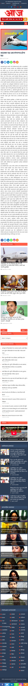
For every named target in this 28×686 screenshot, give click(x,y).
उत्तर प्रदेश (4, 643)
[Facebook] (2, 62)
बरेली (12, 647)
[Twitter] (5, 62)
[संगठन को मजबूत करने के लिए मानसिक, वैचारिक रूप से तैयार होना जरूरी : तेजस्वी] (14, 309)
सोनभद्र (22, 653)
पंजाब (12, 631)
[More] (17, 62)
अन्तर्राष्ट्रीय (4, 630)
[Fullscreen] (25, 439)
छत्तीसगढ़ (4, 666)
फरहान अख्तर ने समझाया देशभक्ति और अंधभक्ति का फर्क (13, 589)
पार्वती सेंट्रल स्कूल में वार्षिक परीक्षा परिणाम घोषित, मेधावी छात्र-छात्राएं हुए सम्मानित (13, 387)
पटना (12, 634)
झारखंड (13, 614)
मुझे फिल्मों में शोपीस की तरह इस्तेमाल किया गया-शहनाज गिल (14, 530)
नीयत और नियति (24, 330)
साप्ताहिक (23, 667)
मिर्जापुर (22, 650)
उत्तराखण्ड (4, 646)
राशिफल (23, 617)
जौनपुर (22, 636)
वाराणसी (23, 627)
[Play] (2, 439)
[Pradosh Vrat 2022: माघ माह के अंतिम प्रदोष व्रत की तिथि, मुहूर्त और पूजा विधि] (14, 282)
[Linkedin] (8, 62)
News (3, 617)
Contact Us (24, 3)
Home (3, 3)
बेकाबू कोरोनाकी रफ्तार (5, 330)
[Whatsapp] (11, 62)
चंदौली (22, 633)
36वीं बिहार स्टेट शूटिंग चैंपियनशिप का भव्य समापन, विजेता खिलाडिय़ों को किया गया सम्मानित (14, 366)
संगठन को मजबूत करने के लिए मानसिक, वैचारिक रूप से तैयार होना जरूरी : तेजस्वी (12, 319)
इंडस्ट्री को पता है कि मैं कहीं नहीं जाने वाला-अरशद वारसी (13, 601)
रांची (12, 667)
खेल (3, 656)
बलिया (22, 640)
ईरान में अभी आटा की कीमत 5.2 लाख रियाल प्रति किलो (13, 394)
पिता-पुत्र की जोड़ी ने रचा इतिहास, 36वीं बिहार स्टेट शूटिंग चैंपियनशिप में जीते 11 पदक (13, 359)
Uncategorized (6, 626)
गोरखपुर (4, 663)
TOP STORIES (4, 622)
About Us (8, 3)
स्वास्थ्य (22, 670)
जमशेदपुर (4, 670)
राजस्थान (23, 614)
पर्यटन (12, 637)
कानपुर (4, 653)
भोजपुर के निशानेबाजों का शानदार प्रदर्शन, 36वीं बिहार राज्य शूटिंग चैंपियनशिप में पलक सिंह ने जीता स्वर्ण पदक (14, 350)
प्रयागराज (13, 641)
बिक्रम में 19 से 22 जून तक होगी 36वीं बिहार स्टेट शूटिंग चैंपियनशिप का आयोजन (14, 380)
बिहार (12, 654)
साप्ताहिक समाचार (8, 507)
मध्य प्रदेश (13, 657)
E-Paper (14, 5)
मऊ (22, 646)
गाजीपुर (4, 660)
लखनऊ (23, 624)
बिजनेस (13, 651)
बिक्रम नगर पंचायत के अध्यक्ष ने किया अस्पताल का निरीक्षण (14, 400)
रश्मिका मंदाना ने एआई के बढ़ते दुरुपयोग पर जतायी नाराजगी (14, 553)
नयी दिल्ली (14, 624)
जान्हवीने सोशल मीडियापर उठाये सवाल (9, 577)
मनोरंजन (13, 660)
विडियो (22, 660)
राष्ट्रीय (22, 621)
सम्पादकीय (23, 664)
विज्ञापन (22, 657)
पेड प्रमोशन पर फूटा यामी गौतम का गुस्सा (9, 518)
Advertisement (15, 3)
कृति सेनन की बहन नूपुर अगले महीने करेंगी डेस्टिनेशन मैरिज (14, 565)
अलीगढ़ (4, 633)
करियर (3, 650)
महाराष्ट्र (13, 664)
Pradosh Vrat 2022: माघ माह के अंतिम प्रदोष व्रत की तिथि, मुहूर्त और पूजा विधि (13, 292)
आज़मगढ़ (23, 630)
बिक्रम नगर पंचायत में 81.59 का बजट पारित (12, 415)
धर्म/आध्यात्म (14, 621)
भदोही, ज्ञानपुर (24, 643)
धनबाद (13, 617)
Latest (3, 614)
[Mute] (23, 439)
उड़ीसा (3, 640)
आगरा (3, 636)
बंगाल (12, 644)
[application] (14, 433)
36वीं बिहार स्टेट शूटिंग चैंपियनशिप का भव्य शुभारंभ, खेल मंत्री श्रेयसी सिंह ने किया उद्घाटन (14, 373)
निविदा (13, 627)
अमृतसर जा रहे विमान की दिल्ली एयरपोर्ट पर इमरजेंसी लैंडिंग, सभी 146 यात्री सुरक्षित (13, 265)
